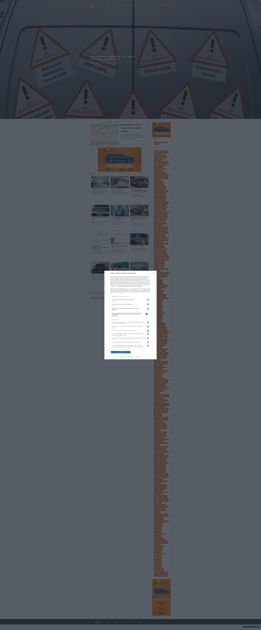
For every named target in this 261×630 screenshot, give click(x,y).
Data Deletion (123, 356)
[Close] (154, 273)
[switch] (147, 300)
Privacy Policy (138, 356)
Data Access (130, 356)
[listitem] (130, 296)
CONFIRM (120, 352)
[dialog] (130, 315)
